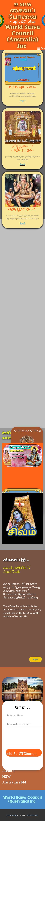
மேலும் (22, 100)
